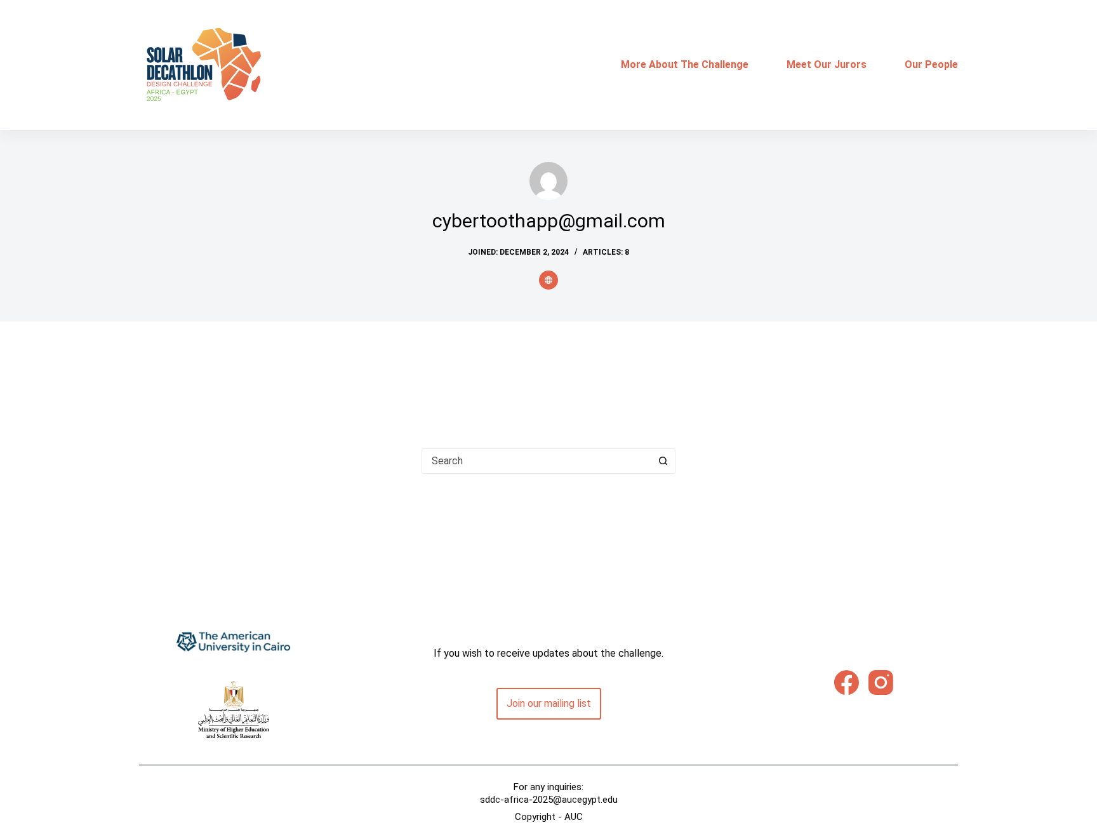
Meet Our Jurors (827, 64)
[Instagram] (880, 682)
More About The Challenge (684, 64)
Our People (931, 64)
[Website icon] (548, 280)
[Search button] (663, 461)
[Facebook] (846, 682)
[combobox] (536, 461)
